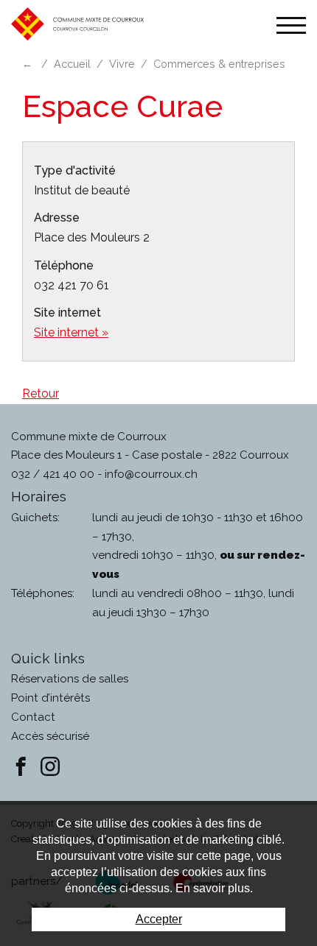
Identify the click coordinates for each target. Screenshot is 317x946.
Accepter (159, 919)
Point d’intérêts (50, 698)
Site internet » (71, 332)
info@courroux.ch (151, 474)
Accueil (72, 63)
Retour (40, 393)
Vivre (122, 63)
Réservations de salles (69, 678)
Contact (33, 717)
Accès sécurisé (50, 736)
